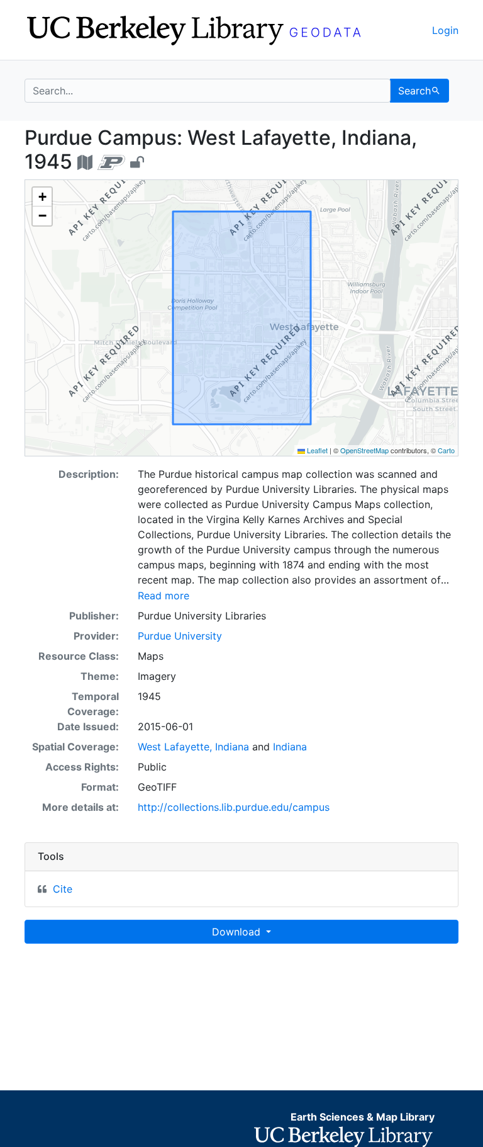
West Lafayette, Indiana (193, 746)
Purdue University (180, 636)
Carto (446, 450)
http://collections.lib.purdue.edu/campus (234, 807)
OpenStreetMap (364, 450)
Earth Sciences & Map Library (363, 1116)
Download (238, 931)
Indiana (290, 746)
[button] (42, 197)
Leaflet (316, 450)
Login (445, 30)
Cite (62, 889)
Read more (163, 595)
